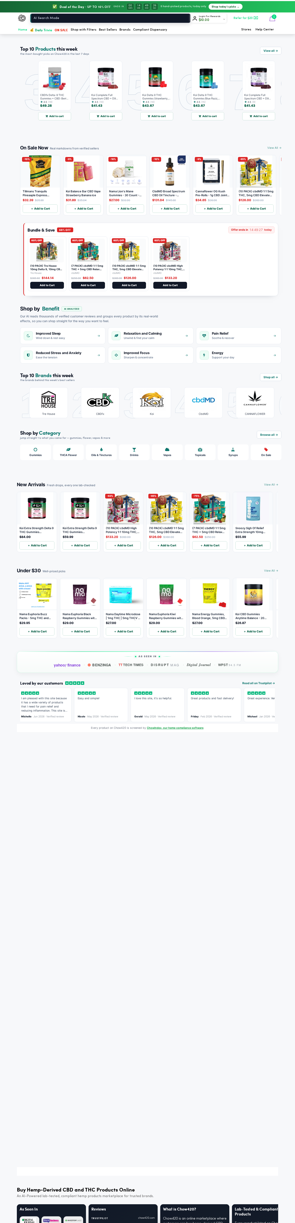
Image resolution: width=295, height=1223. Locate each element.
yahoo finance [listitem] (67, 665)
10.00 (204, 20)
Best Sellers (108, 29)
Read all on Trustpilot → (258, 683)
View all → (270, 50)
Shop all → (270, 377)
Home (22, 29)
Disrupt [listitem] (165, 664)
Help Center (264, 29)
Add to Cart (47, 285)
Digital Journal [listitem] (199, 664)
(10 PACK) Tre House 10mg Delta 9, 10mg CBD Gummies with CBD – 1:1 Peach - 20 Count (46, 271)
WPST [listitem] (229, 664)
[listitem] (45, 402)
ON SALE (61, 30)
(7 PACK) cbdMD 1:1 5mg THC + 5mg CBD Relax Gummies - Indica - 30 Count (87, 271)
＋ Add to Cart (40, 208)
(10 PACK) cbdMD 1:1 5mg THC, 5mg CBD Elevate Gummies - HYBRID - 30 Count (129, 271)
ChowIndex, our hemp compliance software (175, 727)
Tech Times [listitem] (131, 664)
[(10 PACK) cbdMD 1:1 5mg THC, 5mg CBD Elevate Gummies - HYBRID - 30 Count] (129, 250)
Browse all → (269, 434)
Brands (124, 29)
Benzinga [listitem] (101, 664)
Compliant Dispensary (150, 29)
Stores (246, 29)
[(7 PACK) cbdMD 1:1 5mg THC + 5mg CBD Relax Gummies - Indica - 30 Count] (88, 250)
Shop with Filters (83, 29)
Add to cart (41, 116)
